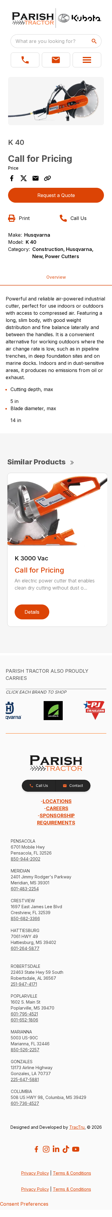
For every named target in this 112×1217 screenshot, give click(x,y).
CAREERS (57, 808)
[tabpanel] (56, 102)
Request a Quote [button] (56, 195)
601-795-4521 (24, 1013)
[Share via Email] (35, 178)
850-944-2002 (25, 858)
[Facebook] (36, 1149)
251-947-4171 (24, 984)
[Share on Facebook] (11, 178)
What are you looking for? (46, 41)
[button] (25, 59)
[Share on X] (23, 178)
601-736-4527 (25, 1103)
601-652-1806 (24, 1019)
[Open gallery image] (56, 101)
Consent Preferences (24, 1204)
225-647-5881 (25, 1079)
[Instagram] (46, 1149)
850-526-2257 (25, 1049)
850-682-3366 (25, 918)
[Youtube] (75, 1149)
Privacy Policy (35, 1173)
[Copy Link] (47, 178)
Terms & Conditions (72, 1173)
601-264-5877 (25, 948)
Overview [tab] (56, 277)
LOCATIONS (57, 801)
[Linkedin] (56, 1149)
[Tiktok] (66, 1149)
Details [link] (31, 612)
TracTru (77, 1127)
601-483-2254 (25, 888)
